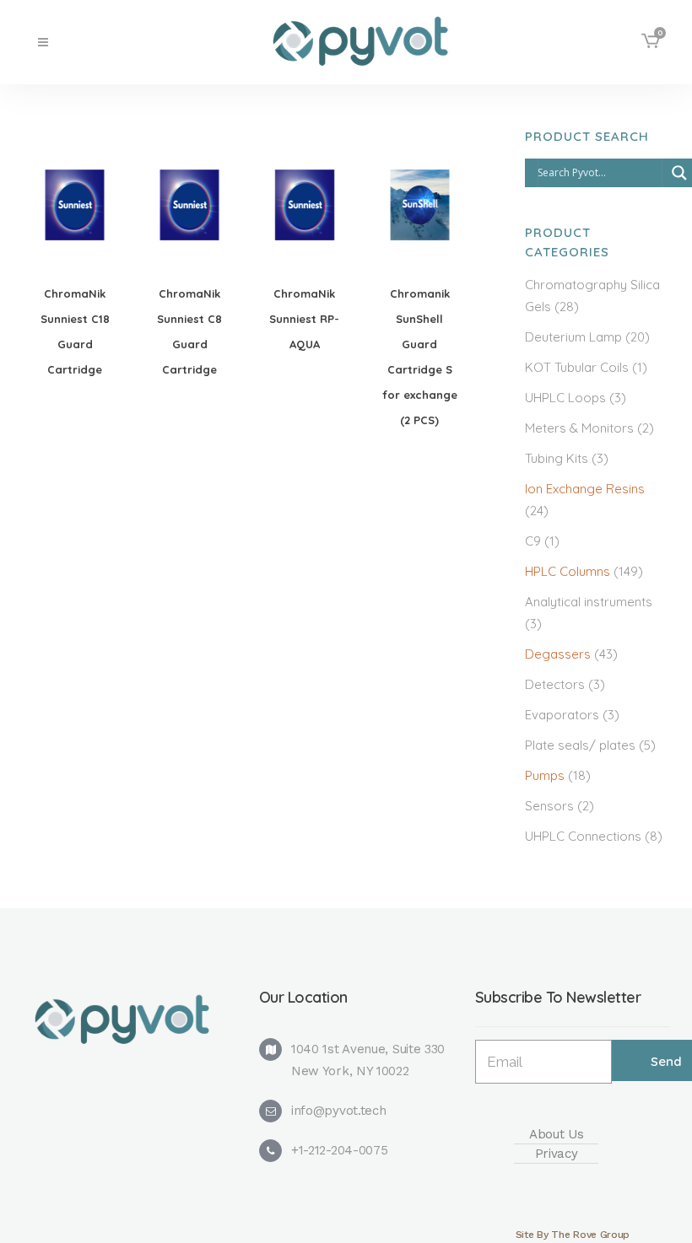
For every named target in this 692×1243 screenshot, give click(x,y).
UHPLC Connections (583, 836)
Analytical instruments (588, 602)
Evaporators (562, 715)
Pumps (545, 775)
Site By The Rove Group (573, 1234)
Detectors (555, 684)
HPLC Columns (567, 571)
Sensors (549, 806)
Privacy (556, 1153)
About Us (556, 1134)
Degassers (558, 654)
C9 (533, 541)
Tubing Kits (556, 458)
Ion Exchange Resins (585, 489)
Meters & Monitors (579, 428)
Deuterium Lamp (573, 337)
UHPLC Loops (565, 398)
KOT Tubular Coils (577, 367)
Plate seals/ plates (580, 745)
